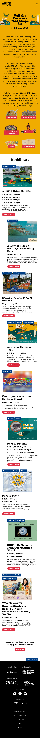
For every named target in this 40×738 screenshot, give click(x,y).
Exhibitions (7, 371)
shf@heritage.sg (20, 703)
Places (5, 166)
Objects (11, 322)
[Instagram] (20, 693)
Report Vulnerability (20, 711)
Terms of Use (20, 719)
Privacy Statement (20, 715)
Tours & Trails (12, 221)
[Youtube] (25, 693)
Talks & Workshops (9, 578)
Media (20, 727)
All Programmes (19, 273)
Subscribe (20, 649)
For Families (7, 273)
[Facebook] (14, 693)
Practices (6, 575)
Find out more (9, 214)
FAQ (20, 723)
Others (12, 166)
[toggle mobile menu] (37, 4)
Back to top (32, 659)
